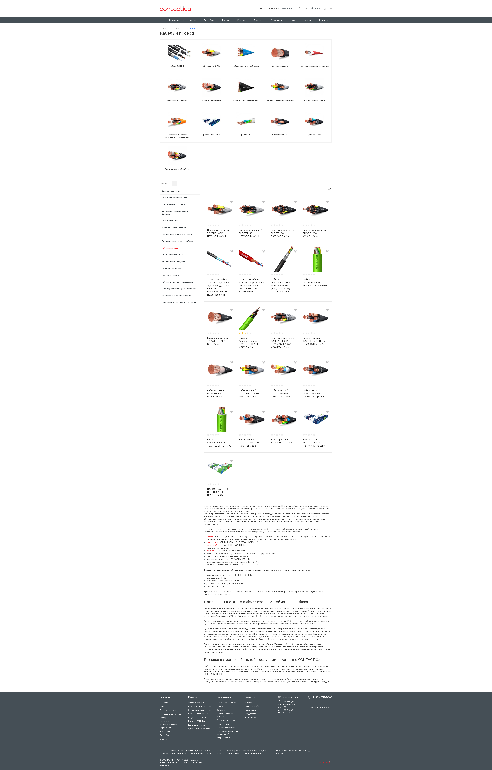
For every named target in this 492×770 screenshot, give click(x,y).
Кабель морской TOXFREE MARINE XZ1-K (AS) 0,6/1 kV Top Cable (315, 341)
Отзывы (163, 739)
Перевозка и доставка (170, 714)
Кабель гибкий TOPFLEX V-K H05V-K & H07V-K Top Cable (314, 442)
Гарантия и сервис (168, 710)
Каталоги (221, 710)
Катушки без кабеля (171, 268)
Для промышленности (227, 728)
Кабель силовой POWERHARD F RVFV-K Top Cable (280, 393)
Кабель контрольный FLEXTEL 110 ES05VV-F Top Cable (282, 233)
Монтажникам (223, 724)
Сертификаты (166, 728)
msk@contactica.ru (291, 697)
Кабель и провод (170, 248)
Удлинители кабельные (173, 255)
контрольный (213, 542)
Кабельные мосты (170, 275)
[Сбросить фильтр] (174, 183)
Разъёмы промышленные (174, 198)
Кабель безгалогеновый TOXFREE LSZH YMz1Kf (315, 282)
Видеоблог (165, 735)
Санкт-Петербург (253, 706)
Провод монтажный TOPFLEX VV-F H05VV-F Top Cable (218, 233)
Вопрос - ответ (223, 738)
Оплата (220, 706)
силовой (210, 537)
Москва (248, 702)
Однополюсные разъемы (174, 204)
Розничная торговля (226, 720)
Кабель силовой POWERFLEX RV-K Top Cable (216, 393)
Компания (165, 697)
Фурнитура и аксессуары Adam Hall (179, 289)
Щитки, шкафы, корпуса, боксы (177, 234)
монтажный (212, 545)
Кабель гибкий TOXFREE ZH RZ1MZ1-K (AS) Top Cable (250, 442)
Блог (162, 706)
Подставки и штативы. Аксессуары (179, 302)
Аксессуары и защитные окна (176, 295)
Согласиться (17, 765)
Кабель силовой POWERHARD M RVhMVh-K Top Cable (314, 393)
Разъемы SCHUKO (170, 221)
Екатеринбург (251, 717)
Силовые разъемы (171, 191)
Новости (164, 703)
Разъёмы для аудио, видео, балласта (175, 212)
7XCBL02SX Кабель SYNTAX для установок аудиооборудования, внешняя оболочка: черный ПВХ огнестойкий (219, 287)
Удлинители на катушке (173, 261)
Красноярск (250, 710)
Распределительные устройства (177, 241)
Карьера (164, 717)
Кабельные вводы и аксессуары (177, 282)
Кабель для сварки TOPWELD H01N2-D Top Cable (217, 341)
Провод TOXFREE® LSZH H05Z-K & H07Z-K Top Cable (217, 492)
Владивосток (251, 714)
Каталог (192, 697)
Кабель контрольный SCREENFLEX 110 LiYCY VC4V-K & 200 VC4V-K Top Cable (282, 342)
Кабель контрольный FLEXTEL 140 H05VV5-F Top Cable (250, 233)
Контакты (250, 697)
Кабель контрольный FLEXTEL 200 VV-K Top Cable (314, 233)
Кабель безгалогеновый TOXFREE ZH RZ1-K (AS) (219, 442)
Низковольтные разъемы (174, 227)
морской (210, 551)
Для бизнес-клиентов (227, 702)
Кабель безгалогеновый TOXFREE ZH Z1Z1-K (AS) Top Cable (249, 342)
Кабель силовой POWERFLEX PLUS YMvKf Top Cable (249, 393)
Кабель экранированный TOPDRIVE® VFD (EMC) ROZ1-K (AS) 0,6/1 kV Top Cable (280, 285)
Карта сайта (165, 731)
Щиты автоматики (196, 725)
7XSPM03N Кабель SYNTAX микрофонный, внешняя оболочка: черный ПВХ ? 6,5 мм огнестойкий (251, 285)
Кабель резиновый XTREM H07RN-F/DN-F (283, 441)
